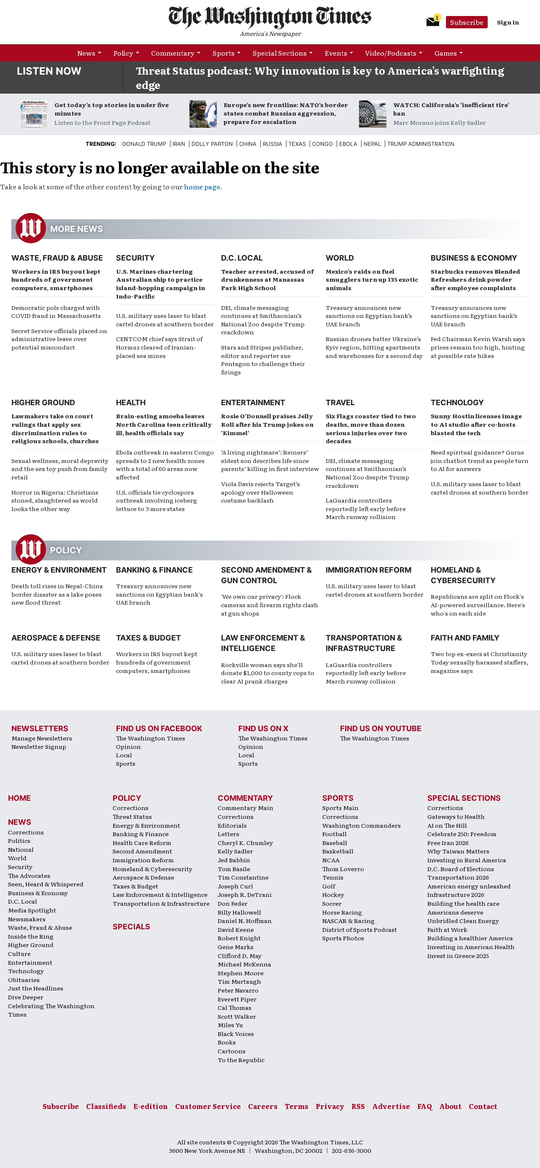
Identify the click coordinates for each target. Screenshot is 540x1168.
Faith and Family (465, 637)
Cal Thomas (234, 1007)
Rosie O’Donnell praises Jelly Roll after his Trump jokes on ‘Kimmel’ (267, 424)
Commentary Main (245, 807)
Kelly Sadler (235, 851)
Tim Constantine (243, 877)
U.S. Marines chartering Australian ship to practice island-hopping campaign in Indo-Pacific (160, 283)
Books (227, 1042)
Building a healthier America (470, 938)
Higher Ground (43, 402)
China (247, 143)
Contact (483, 1106)
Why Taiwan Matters (458, 851)
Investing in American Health (471, 946)
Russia (272, 143)
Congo (322, 143)
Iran (179, 143)
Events (336, 53)
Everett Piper (237, 999)
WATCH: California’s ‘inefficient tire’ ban (451, 108)
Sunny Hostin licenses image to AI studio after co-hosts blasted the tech (476, 424)
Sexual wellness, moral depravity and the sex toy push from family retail (59, 468)
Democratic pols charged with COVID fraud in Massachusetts (56, 311)
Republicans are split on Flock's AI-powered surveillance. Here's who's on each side (478, 604)
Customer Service (208, 1106)
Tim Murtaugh (239, 981)
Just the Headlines (35, 988)
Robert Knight (239, 938)
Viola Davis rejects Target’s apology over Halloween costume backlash (260, 491)
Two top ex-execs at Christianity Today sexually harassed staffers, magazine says (479, 661)
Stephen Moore (241, 973)
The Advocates (29, 875)
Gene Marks (236, 946)
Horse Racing (342, 912)
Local (124, 755)
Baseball (334, 842)
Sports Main (340, 807)
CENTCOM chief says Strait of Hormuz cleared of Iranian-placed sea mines (159, 346)
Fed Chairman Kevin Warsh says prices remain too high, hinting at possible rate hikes (478, 346)
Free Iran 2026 (448, 842)
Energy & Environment (59, 569)
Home (19, 798)
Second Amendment (142, 851)
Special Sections (280, 53)
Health (131, 402)
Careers (263, 1106)
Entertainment (253, 402)
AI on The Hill (447, 825)
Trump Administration (420, 143)
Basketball (338, 851)
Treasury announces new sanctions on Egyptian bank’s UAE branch (369, 315)
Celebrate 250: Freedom (462, 833)
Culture (19, 953)
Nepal (372, 143)
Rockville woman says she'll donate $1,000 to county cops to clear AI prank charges (267, 672)
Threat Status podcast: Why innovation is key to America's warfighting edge (320, 77)
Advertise (391, 1106)
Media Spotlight (32, 910)
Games (446, 53)
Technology (457, 402)
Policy (123, 53)
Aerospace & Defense (55, 637)
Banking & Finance (154, 569)
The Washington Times (150, 738)
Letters (228, 833)
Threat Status (132, 816)
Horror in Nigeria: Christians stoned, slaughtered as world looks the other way (54, 500)
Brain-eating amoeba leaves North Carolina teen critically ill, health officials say (164, 424)
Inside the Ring (31, 936)
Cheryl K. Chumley (245, 842)
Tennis (332, 877)
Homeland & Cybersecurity (152, 868)
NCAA (331, 860)
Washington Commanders (361, 825)
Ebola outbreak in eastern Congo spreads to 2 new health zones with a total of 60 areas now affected (165, 464)
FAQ (424, 1106)
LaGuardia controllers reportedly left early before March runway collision (366, 508)
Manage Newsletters (41, 738)
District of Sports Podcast (359, 929)
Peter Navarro (238, 990)
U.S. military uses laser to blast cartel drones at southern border (165, 319)
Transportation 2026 (458, 877)
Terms (296, 1106)
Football (334, 833)
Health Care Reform (142, 842)
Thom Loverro (343, 868)
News (86, 53)
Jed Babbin (234, 860)
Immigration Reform (368, 569)
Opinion (128, 746)
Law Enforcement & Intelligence (160, 894)
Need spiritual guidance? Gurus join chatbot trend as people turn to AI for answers (480, 460)
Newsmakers (27, 919)
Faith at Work (447, 929)
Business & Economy (474, 257)
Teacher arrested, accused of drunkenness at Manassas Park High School (267, 279)
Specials (131, 926)
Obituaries (24, 979)
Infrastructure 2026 (455, 894)
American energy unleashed (469, 886)
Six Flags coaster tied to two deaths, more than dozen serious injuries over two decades (371, 428)
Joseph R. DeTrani (245, 894)
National (21, 849)
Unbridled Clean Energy (463, 920)
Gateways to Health (456, 816)
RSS (358, 1106)
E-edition (150, 1106)
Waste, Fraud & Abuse (57, 257)
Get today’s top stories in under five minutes (111, 108)
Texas (297, 143)
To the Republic (241, 1059)
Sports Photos (343, 938)
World (340, 257)
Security (135, 257)
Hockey (333, 894)
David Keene (236, 929)
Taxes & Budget (148, 637)
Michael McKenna (244, 964)
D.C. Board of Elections (460, 868)
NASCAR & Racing (348, 920)
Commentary (172, 53)
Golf (328, 886)
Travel (340, 402)
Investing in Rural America (466, 860)
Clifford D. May (240, 955)
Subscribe (466, 22)
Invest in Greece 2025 (458, 955)
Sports (224, 53)
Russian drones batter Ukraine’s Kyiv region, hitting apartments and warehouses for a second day (374, 346)
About (450, 1106)
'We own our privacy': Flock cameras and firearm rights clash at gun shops (269, 604)
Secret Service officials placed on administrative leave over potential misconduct (59, 338)
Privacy (330, 1106)
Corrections (26, 832)
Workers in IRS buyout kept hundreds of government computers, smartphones (55, 279)
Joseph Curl (235, 886)
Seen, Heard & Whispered (46, 884)
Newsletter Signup (38, 746)
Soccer (332, 903)
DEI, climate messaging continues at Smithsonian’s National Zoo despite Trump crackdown (263, 319)
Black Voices (236, 1033)
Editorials (232, 825)
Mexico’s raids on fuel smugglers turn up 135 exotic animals (372, 279)
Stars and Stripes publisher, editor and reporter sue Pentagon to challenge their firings (263, 359)
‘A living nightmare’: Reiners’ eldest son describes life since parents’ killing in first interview (270, 460)
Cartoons (232, 1051)
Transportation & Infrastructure (161, 903)
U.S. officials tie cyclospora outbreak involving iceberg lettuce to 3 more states (156, 500)
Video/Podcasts (390, 53)
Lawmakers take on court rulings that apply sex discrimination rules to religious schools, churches (55, 428)
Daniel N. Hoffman (245, 920)
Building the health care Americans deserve (463, 907)
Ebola (348, 143)
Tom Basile (234, 868)
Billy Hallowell (239, 912)
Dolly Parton (212, 143)
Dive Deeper (25, 997)
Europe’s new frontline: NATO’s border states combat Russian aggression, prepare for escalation (286, 113)
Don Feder (233, 903)
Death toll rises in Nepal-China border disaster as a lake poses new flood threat (57, 593)
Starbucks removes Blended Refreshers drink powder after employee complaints (475, 279)
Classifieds (106, 1106)
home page (202, 186)
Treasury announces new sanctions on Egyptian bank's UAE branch (159, 593)
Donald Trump (144, 143)
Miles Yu (230, 1024)
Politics (19, 840)
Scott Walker (237, 1016)
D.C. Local (242, 257)
